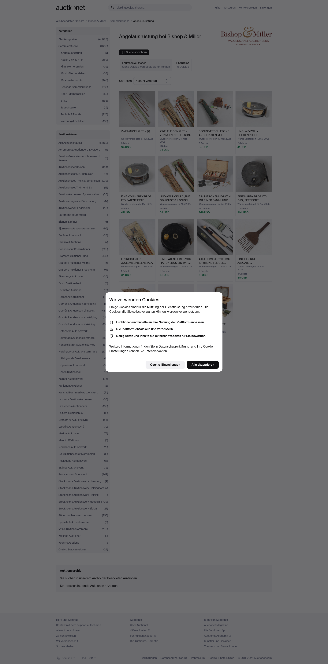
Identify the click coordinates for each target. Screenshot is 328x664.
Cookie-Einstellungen (165, 365)
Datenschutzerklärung (174, 346)
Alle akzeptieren (203, 365)
